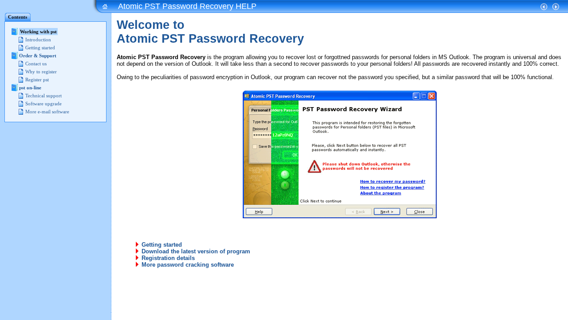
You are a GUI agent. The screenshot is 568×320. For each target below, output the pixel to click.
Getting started (162, 244)
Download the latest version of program (196, 251)
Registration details (168, 258)
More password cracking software (188, 264)
